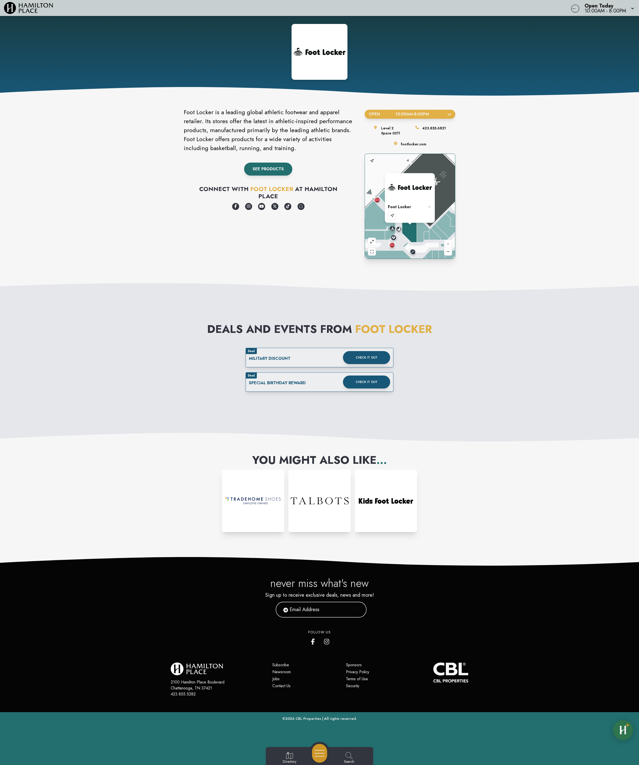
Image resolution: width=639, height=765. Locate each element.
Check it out (366, 357)
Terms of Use (357, 679)
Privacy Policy (357, 672)
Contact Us (281, 686)
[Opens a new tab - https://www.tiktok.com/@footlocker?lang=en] (287, 206)
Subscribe (280, 665)
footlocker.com (413, 144)
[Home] (240, 8)
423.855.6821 (434, 128)
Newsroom (281, 672)
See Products (268, 169)
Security (352, 686)
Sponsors (354, 665)
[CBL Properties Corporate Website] (433, 672)
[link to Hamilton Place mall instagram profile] (327, 641)
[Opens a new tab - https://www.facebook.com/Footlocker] (235, 206)
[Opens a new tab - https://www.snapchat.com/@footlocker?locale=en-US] (301, 206)
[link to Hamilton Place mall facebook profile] (314, 641)
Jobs (276, 679)
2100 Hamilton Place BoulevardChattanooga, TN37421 (197, 685)
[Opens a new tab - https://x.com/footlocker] (274, 206)
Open (399, 114)
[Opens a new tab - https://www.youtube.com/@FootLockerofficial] (261, 206)
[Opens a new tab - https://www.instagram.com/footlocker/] (248, 206)
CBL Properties (308, 718)
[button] (608, 8)
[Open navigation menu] (319, 753)
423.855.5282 (183, 694)
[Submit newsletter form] (357, 610)
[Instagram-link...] (253, 501)
